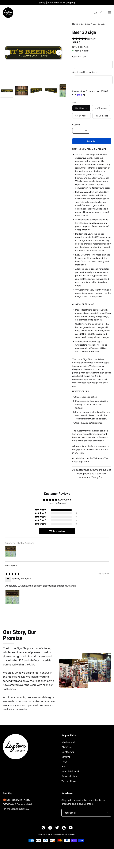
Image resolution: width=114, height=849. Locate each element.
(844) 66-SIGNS (70, 771)
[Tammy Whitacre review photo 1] (12, 597)
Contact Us (67, 751)
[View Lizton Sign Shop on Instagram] (43, 828)
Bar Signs (85, 24)
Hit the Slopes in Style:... (16, 808)
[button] (95, 13)
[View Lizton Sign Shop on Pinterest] (64, 828)
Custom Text (79, 56)
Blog (63, 766)
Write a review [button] (57, 531)
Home (75, 24)
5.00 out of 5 (64, 499)
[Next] (59, 52)
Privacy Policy (69, 776)
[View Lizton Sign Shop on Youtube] (70, 828)
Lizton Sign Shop (51, 834)
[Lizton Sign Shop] (8, 12)
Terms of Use (68, 781)
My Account (68, 742)
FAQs (64, 761)
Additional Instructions (85, 72)
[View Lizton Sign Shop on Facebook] (50, 828)
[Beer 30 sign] (6, 90)
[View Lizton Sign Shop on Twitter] (57, 828)
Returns (65, 756)
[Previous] (7, 52)
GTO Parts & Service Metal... (18, 804)
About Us (66, 746)
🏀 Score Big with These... (17, 799)
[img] (12, 574)
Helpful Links (68, 735)
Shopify (72, 834)
